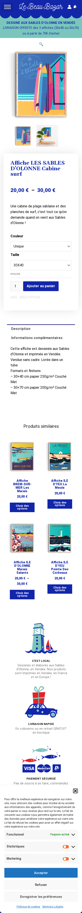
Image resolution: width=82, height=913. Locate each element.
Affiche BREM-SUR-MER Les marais (22, 486)
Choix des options (22, 507)
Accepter (41, 873)
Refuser (41, 885)
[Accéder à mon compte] (69, 7)
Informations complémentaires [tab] (37, 338)
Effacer (15, 274)
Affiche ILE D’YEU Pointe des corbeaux (59, 568)
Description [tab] (20, 329)
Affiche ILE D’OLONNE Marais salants (22, 568)
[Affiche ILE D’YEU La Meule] (60, 456)
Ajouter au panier (41, 286)
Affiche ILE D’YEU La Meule (59, 484)
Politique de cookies (28, 906)
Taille (14, 255)
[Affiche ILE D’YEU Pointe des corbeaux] (60, 538)
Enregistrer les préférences (41, 897)
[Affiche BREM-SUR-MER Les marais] (22, 456)
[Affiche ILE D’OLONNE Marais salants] (22, 538)
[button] (75, 791)
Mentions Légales (52, 906)
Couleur (16, 236)
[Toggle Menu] (7, 7)
